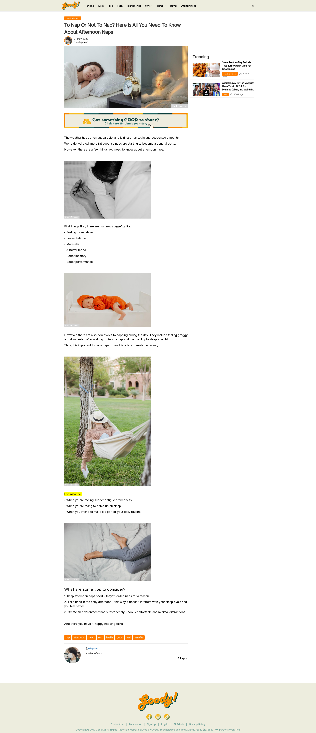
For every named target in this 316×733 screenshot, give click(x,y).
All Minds (179, 724)
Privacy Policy (197, 724)
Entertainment (189, 5)
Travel (173, 5)
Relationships (134, 5)
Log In (165, 724)
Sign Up (151, 724)
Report (184, 658)
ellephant (93, 648)
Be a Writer (135, 724)
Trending (89, 5)
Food (110, 5)
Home (160, 5)
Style (148, 5)
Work (101, 5)
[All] (253, 5)
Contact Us (117, 724)
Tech (120, 5)
